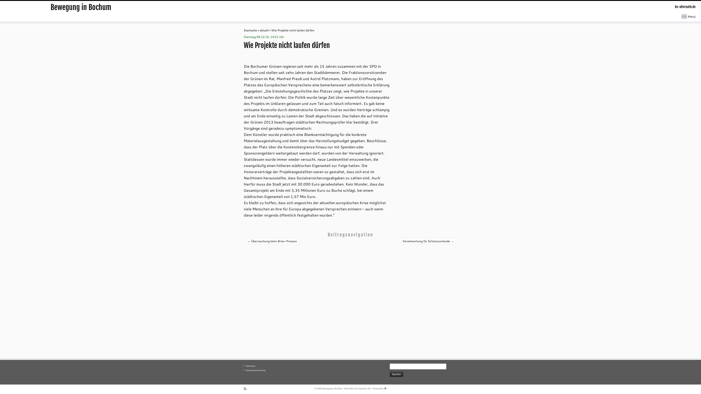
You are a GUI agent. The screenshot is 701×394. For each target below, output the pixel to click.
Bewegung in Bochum (81, 7)
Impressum (250, 365)
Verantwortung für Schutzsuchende (428, 241)
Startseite (250, 30)
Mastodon (248, 376)
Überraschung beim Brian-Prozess (272, 241)
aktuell (264, 30)
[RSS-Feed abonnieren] (246, 389)
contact (257, 376)
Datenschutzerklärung (255, 370)
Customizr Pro (364, 388)
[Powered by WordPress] (385, 388)
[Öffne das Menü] (684, 17)
